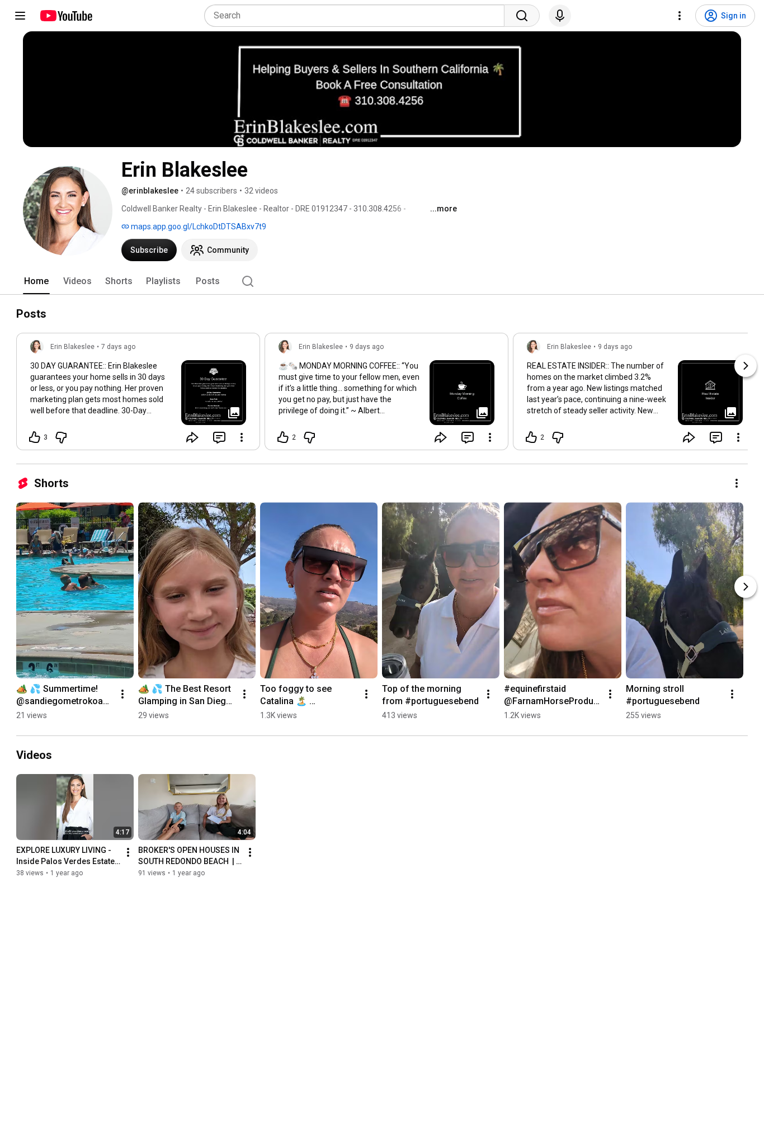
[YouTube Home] (65, 15)
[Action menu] (241, 437)
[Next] (745, 366)
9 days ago (367, 347)
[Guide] (20, 15)
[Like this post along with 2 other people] (283, 437)
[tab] (36, 281)
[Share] (192, 437)
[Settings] (679, 15)
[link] (138, 395)
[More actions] (736, 483)
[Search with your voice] (560, 15)
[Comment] (219, 437)
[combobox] (358, 15)
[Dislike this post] (61, 437)
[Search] (522, 15)
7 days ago (118, 347)
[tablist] (382, 281)
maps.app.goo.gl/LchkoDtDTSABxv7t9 (197, 226)
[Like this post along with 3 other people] (35, 437)
